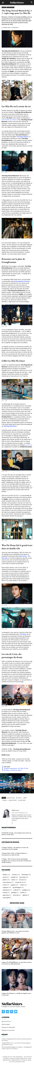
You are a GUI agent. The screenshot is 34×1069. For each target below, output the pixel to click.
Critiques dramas (10, 7)
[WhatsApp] (16, 805)
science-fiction (13, 800)
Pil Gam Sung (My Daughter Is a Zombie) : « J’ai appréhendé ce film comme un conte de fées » (17, 1047)
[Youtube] (15, 1011)
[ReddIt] (23, 805)
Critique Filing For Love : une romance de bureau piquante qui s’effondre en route (15, 932)
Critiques (4, 7)
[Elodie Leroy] (6, 816)
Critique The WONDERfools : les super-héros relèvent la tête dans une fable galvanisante (17, 963)
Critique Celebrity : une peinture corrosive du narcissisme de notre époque (15, 848)
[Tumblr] (31, 805)
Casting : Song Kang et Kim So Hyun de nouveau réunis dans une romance (17, 1039)
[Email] (27, 805)
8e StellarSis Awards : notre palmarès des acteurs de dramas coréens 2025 (16, 833)
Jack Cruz (29, 445)
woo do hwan (21, 800)
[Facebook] (8, 805)
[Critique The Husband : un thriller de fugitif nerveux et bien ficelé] (17, 980)
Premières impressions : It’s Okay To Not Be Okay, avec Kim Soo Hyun (16, 769)
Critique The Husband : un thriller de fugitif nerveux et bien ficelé (16, 994)
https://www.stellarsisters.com (20, 812)
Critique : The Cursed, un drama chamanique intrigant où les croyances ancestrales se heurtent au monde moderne (16, 860)
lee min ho (19, 797)
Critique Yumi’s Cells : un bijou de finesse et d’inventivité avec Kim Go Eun (14, 854)
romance (4, 800)
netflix (25, 797)
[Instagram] (7, 1011)
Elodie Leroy (7, 27)
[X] (12, 805)
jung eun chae (11, 797)
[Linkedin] (20, 805)
